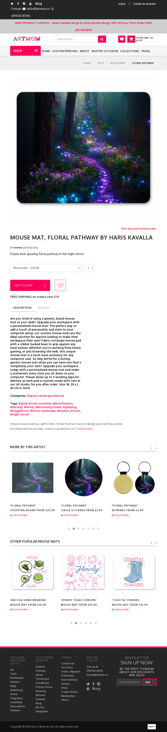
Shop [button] (17, 51)
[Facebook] (18, 3)
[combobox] (45, 268)
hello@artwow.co (38, 8)
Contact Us (67, 663)
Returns (40, 695)
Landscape (45, 395)
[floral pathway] (32, 477)
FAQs (64, 687)
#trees (75, 410)
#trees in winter (40, 403)
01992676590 (20, 15)
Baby (13, 686)
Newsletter (68, 695)
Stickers (15, 710)
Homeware (17, 677)
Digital (31, 395)
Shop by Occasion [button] (104, 51)
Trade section (84, 428)
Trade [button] (145, 51)
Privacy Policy (44, 687)
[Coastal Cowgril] (134, 572)
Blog (38, 3)
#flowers (63, 410)
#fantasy (16, 407)
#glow (23, 403)
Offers (65, 700)
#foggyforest (19, 410)
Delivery (41, 691)
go (148, 682)
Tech (100, 63)
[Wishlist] (121, 39)
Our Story (67, 667)
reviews (43, 307)
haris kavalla (20, 515)
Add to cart (23, 285)
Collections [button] (129, 51)
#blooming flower (49, 407)
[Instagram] (24, 3)
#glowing (69, 407)
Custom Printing (65, 51)
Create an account (144, 3)
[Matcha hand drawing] (32, 572)
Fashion (15, 681)
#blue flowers (63, 403)
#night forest (19, 414)
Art (12, 669)
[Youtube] (30, 3)
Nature (59, 395)
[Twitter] (12, 3)
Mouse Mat (118, 63)
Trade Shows (69, 691)
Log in (121, 3)
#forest (29, 407)
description (22, 307)
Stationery (16, 690)
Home (46, 51)
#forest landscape (43, 410)
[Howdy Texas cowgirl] (83, 572)
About (84, 51)
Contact (40, 699)
